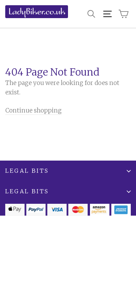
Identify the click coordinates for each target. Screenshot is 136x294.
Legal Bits (27, 170)
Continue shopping (33, 110)
